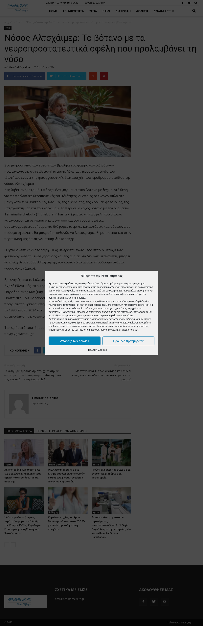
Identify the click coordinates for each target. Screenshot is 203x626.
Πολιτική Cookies (97, 350)
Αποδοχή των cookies (74, 341)
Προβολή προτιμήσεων (128, 341)
